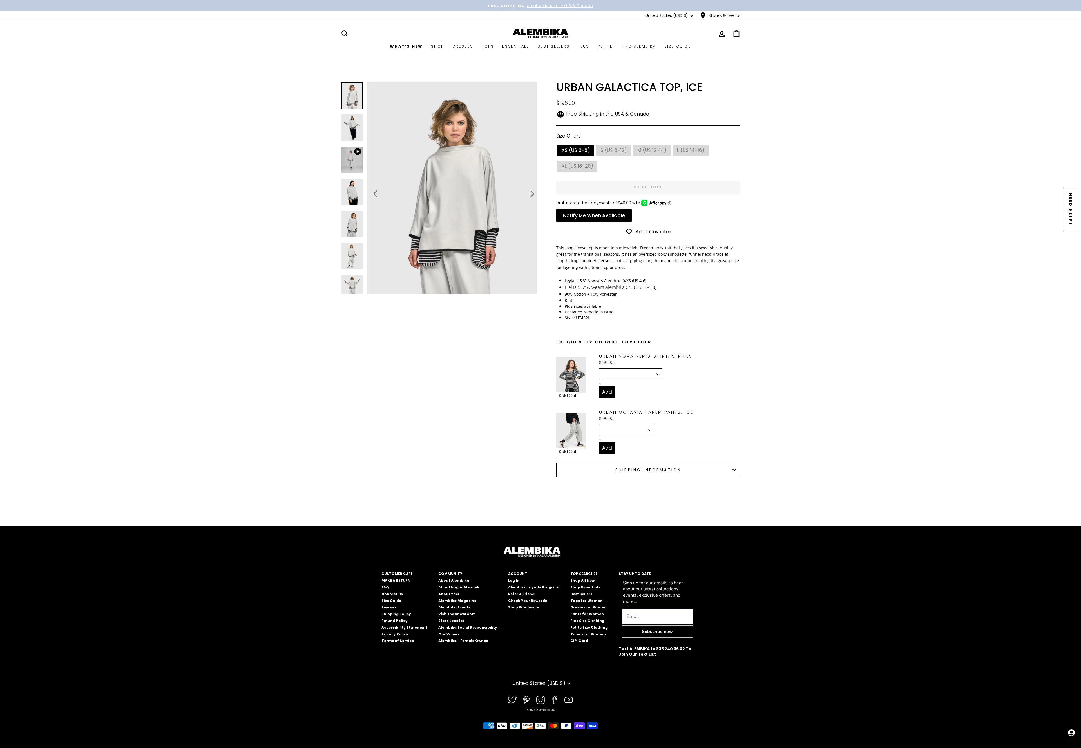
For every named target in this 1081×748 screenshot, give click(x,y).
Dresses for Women (589, 607)
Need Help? (1070, 209)
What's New (406, 46)
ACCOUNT (517, 573)
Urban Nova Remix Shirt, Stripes (646, 356)
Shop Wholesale (523, 607)
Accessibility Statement (404, 627)
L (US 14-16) (690, 150)
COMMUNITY (450, 573)
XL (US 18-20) (577, 166)
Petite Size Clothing (589, 627)
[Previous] (376, 194)
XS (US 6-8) (576, 150)
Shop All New (582, 580)
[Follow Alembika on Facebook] (554, 700)
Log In (513, 580)
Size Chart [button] (568, 136)
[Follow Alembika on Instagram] (540, 700)
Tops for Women (586, 600)
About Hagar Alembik (458, 587)
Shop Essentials (585, 587)
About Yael (448, 594)
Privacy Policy (394, 634)
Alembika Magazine (457, 600)
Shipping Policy (396, 614)
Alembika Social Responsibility (467, 627)
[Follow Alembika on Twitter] (512, 700)
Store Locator (451, 620)
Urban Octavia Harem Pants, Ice (646, 412)
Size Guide (677, 46)
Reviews (388, 607)
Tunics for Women (588, 634)
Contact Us (392, 594)
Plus (583, 46)
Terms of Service (397, 640)
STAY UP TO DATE (635, 573)
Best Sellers (553, 46)
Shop (437, 46)
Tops (488, 46)
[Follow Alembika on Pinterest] (526, 700)
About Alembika (453, 580)
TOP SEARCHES (584, 573)
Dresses (462, 46)
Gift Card (579, 640)
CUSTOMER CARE (397, 573)
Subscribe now (657, 631)
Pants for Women (587, 614)
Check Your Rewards (527, 600)
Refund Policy (394, 620)
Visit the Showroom (457, 614)
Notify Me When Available (594, 215)
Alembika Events (454, 607)
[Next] (532, 194)
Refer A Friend (521, 594)
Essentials (515, 46)
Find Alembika (638, 46)
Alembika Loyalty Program (533, 587)
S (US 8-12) (613, 150)
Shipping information (648, 470)
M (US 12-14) (651, 150)
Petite (605, 46)
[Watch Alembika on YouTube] (568, 700)
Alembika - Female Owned (463, 640)
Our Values (448, 634)
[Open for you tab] (1071, 733)
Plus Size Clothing (587, 620)
